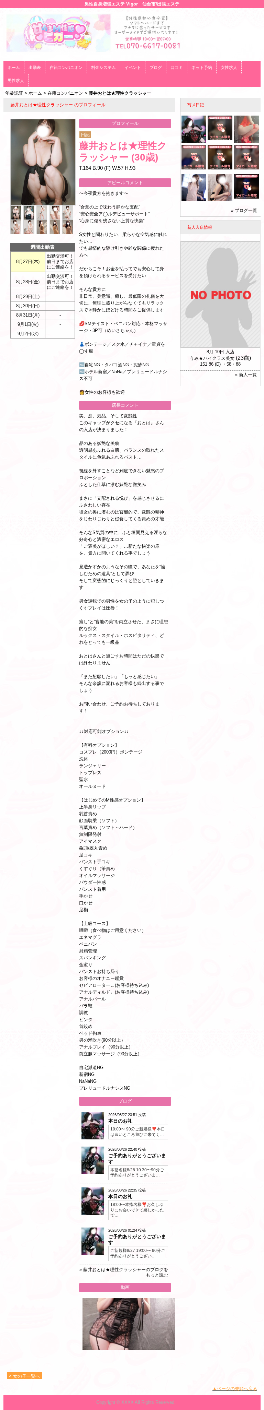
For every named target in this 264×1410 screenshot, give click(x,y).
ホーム (14, 67)
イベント (132, 67)
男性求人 (16, 80)
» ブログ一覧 (244, 210)
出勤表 (35, 67)
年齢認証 (14, 93)
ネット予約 (201, 67)
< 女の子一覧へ (24, 1376)
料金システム (103, 67)
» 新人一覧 (246, 374)
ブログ (156, 67)
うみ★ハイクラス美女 (212, 358)
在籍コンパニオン (66, 67)
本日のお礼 (120, 1121)
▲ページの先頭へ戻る (234, 1388)
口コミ (176, 67)
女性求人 (229, 67)
